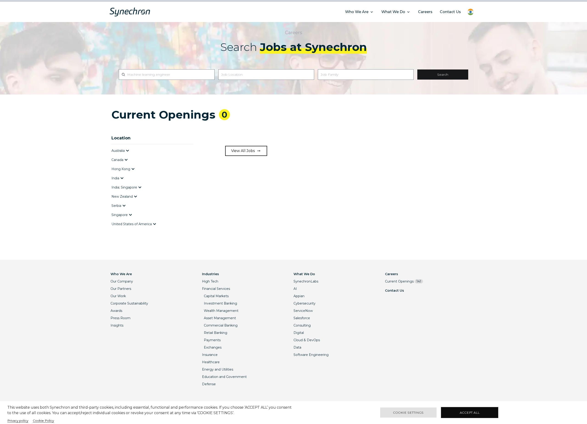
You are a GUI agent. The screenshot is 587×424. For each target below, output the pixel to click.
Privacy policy (17, 420)
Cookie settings (408, 412)
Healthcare (211, 362)
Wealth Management (221, 311)
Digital (299, 333)
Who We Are (121, 274)
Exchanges (213, 347)
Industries (210, 274)
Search (442, 74)
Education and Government (224, 377)
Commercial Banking (221, 325)
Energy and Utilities (217, 369)
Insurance (210, 355)
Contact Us (394, 290)
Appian (299, 296)
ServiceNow (303, 311)
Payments (212, 340)
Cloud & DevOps (307, 340)
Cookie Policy (43, 420)
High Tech (210, 281)
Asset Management (220, 318)
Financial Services (216, 289)
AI (295, 289)
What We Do (304, 274)
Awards (116, 311)
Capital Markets (216, 296)
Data (297, 347)
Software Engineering (311, 355)
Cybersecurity (305, 303)
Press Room (120, 318)
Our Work (118, 296)
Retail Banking (215, 333)
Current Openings (403, 281)
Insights (117, 325)
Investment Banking (220, 303)
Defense (209, 384)
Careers (391, 274)
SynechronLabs (306, 281)
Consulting (302, 325)
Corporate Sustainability (129, 303)
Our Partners (121, 289)
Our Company (122, 281)
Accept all (469, 412)
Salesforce (302, 318)
